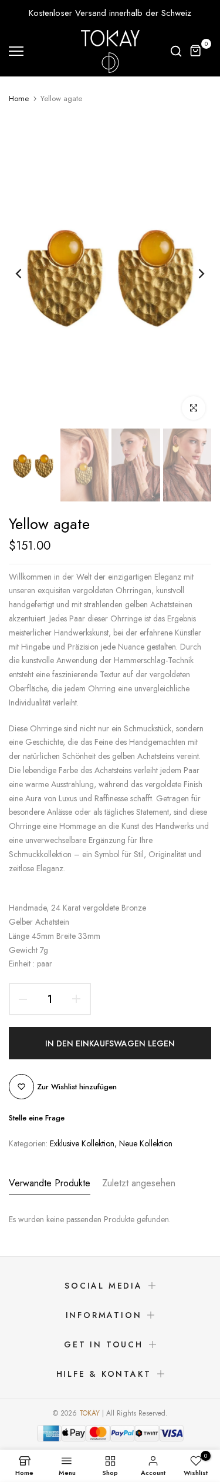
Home (19, 98)
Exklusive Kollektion (82, 1143)
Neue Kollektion (145, 1143)
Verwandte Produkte (49, 1183)
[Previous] (26, 273)
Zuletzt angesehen (138, 1183)
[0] (195, 51)
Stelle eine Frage (37, 1117)
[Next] (193, 273)
